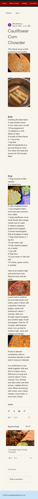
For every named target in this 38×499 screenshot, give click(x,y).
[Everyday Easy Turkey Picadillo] (20, 438)
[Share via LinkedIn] (19, 411)
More (17, 13)
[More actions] (29, 25)
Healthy (10, 404)
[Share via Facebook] (9, 411)
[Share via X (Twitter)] (14, 411)
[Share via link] (24, 411)
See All (28, 426)
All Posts (9, 13)
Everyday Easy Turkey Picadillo (18, 450)
